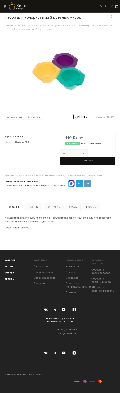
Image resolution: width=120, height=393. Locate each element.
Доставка (91, 207)
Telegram (79, 183)
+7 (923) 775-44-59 (67, 329)
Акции (9, 266)
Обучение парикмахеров (101, 280)
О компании (41, 266)
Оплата (73, 207)
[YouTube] (63, 310)
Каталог (10, 260)
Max (71, 183)
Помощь (71, 292)
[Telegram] (54, 310)
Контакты (72, 266)
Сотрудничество (45, 277)
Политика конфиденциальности (80, 285)
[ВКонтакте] (46, 310)
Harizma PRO (22, 142)
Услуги (9, 272)
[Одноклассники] (74, 310)
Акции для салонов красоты (103, 289)
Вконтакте (87, 183)
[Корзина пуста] (117, 6)
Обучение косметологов (100, 271)
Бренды (10, 279)
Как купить (54, 207)
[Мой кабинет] (112, 8)
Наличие (33, 207)
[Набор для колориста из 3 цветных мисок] (60, 72)
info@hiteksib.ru (67, 333)
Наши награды (43, 272)
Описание (14, 207)
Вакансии (40, 283)
